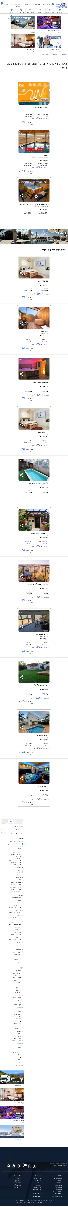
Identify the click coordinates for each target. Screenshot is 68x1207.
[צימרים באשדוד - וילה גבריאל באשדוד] (33, 733)
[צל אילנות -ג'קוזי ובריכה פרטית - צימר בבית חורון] (33, 480)
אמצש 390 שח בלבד (19, 1102)
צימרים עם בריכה (37, 1197)
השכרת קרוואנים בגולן (19, 1085)
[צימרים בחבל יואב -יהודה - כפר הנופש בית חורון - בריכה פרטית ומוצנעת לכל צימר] (33, 201)
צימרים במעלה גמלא (57, 1197)
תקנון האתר (8, 1154)
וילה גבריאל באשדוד (42, 735)
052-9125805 (44, 790)
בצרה (23, 1122)
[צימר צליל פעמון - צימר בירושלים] (33, 278)
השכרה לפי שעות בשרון (18, 1121)
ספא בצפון (18, 1184)
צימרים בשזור (59, 1182)
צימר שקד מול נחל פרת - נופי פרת (37, 584)
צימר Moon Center (19, 1139)
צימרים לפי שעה (37, 1189)
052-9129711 (44, 285)
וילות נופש (18, 1178)
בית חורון (35, 206)
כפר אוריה (34, 157)
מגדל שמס (22, 1140)
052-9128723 (44, 538)
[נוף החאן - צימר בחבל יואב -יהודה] (33, 153)
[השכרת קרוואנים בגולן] (12, 1083)
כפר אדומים (34, 109)
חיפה (23, 1103)
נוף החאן (45, 156)
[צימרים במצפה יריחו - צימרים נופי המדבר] (33, 632)
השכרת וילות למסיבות (15, 1182)
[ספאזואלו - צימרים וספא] (33, 379)
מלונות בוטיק (17, 1186)
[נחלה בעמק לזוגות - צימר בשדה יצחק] (33, 328)
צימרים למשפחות (37, 1187)
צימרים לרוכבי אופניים (36, 1193)
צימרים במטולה (58, 1186)
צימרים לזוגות (38, 1186)
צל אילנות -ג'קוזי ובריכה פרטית (38, 483)
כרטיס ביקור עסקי (8, 1161)
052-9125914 (44, 588)
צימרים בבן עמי (58, 1187)
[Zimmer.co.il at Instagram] (29, 1165)
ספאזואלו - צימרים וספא (40, 382)
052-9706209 (44, 161)
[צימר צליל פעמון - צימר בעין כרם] (33, 429)
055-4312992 (44, 689)
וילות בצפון (18, 1180)
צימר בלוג (8, 1159)
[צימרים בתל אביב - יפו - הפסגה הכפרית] (33, 783)
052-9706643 (44, 639)
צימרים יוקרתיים (38, 1182)
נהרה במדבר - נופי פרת (40, 107)
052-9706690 (44, 386)
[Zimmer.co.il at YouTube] (24, 1163)
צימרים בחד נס (58, 1180)
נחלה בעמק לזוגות (42, 331)
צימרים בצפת (59, 1189)
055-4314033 (44, 740)
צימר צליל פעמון (43, 281)
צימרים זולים (38, 1180)
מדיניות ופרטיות (8, 1150)
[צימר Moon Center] (12, 1137)
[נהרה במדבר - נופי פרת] (33, 104)
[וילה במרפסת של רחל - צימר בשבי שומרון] (33, 682)
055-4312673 (44, 336)
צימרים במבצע (38, 1178)
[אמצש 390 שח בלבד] (12, 1100)
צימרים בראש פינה (57, 1191)
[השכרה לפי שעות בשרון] (12, 1119)
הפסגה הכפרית (43, 786)
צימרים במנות (58, 1195)
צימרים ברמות (58, 1193)
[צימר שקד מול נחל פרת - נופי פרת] (33, 581)
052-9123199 (44, 487)
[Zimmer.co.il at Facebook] (34, 1165)
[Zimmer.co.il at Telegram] (19, 1165)
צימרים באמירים (58, 1178)
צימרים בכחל (59, 1184)
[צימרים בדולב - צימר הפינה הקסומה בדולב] (33, 531)
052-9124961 (44, 209)
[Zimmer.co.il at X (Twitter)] (14, 1165)
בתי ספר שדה (38, 1195)
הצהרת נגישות (8, 1156)
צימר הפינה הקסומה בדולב (39, 533)
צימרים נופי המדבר (42, 634)
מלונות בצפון (17, 1187)
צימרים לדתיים (38, 1184)
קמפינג (40, 1191)
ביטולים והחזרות (8, 1152)
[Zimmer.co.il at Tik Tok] (9, 1165)
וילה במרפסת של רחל (41, 685)
